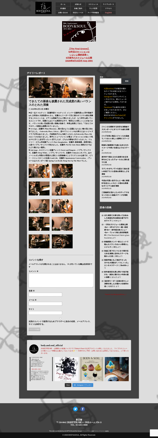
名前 (32, 291)
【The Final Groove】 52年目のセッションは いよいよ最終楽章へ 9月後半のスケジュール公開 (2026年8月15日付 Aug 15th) (79, 55)
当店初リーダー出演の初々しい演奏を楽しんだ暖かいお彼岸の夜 (116, 283)
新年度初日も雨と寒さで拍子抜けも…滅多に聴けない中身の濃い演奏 (116, 274)
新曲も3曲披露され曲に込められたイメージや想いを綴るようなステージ (115, 147)
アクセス (108, 8)
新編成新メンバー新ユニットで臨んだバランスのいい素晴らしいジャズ (116, 244)
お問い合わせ (63, 12)
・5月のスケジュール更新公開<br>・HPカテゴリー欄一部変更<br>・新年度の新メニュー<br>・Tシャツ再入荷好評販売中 (116, 229)
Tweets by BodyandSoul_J (115, 294)
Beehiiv (124, 265)
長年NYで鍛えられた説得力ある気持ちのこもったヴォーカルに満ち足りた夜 (115, 159)
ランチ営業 (93, 8)
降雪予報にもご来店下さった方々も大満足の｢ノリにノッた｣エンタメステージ (116, 262)
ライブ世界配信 (93, 12)
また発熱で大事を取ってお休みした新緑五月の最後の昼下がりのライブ (116, 218)
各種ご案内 (78, 8)
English (108, 12)
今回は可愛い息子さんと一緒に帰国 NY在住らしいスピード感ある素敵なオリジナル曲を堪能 (115, 183)
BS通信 (63, 8)
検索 (101, 77)
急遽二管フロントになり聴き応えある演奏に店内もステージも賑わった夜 (116, 253)
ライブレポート (108, 4)
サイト (31, 309)
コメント (33, 271)
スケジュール (93, 4)
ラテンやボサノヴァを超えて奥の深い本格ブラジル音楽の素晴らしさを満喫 (115, 171)
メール (33, 300)
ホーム (62, 4)
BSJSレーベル (78, 12)
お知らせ (78, 4)
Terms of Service (99, 431)
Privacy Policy (86, 431)
